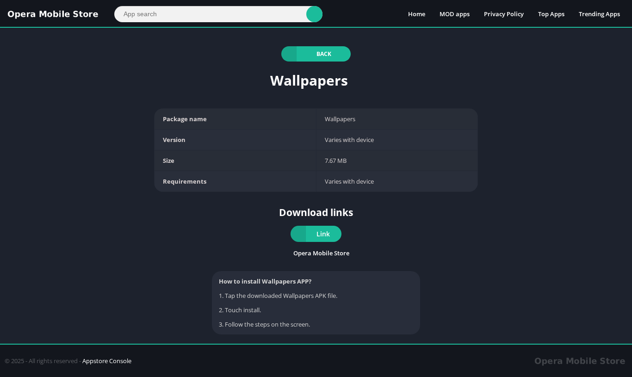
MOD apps (455, 14)
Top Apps (551, 14)
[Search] (314, 14)
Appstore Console (106, 361)
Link (323, 233)
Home (416, 14)
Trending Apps (599, 14)
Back (323, 54)
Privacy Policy (504, 14)
